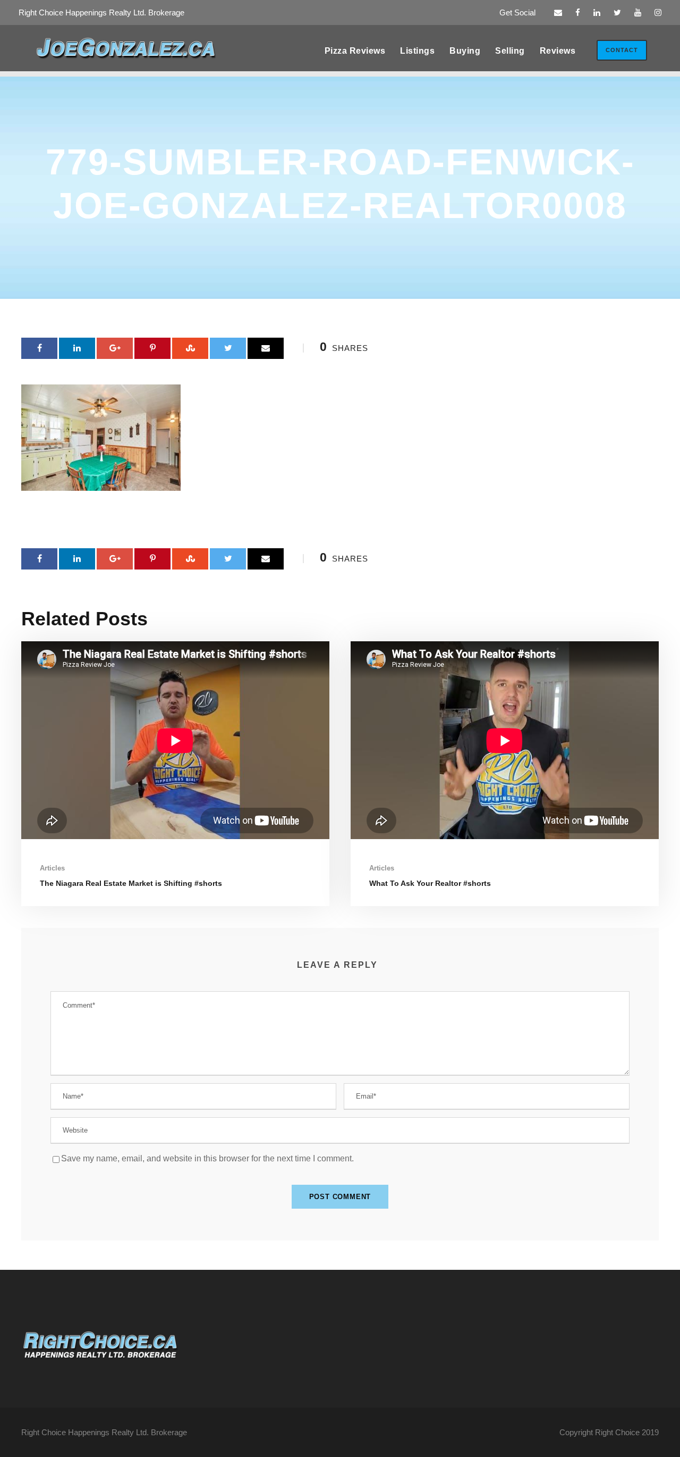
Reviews (558, 50)
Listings (417, 50)
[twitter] (617, 12)
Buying (464, 50)
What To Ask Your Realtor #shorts (430, 883)
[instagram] (657, 12)
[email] (558, 12)
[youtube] (637, 12)
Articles (52, 868)
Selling (510, 50)
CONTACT (622, 50)
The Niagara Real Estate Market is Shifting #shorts (131, 883)
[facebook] (577, 12)
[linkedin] (596, 12)
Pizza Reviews (355, 50)
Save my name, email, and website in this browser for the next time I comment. (207, 1158)
